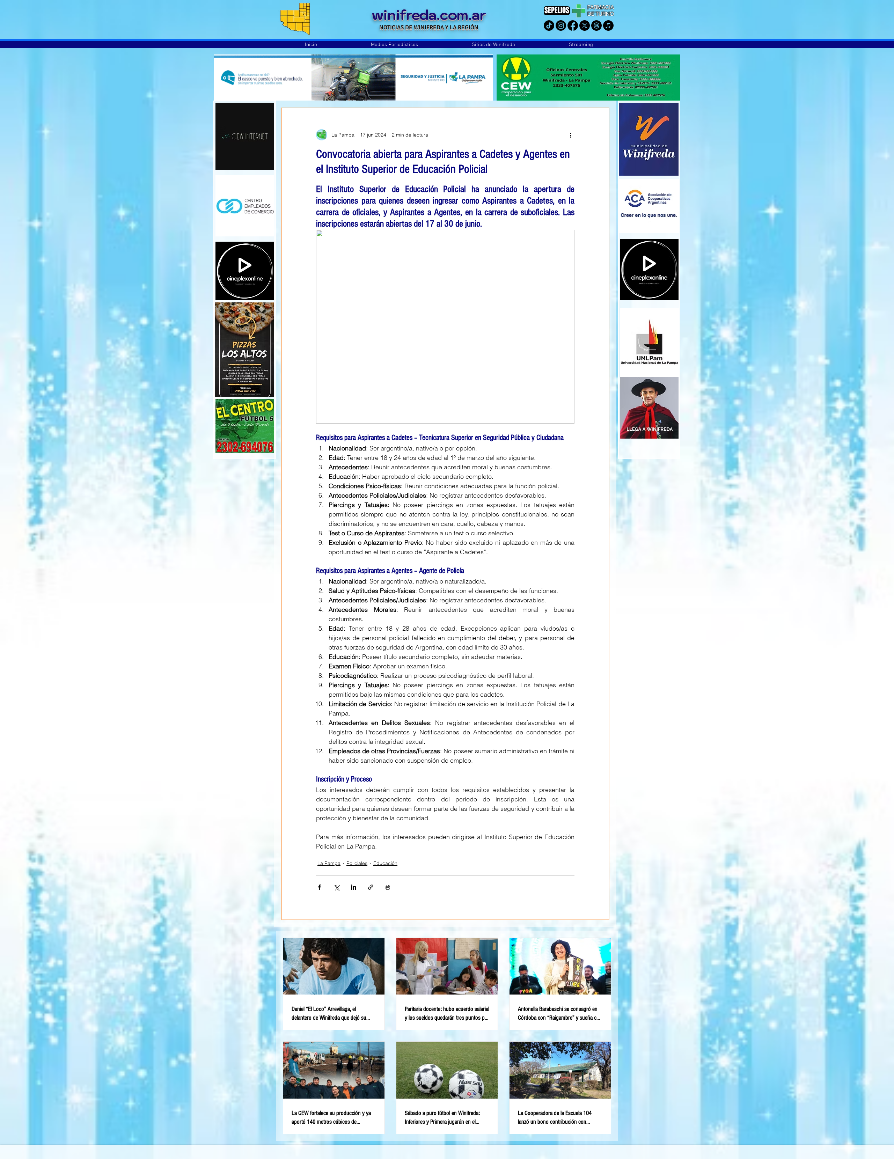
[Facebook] (572, 25)
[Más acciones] (570, 135)
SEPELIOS (556, 10)
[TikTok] (549, 25)
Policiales (356, 863)
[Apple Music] (608, 25)
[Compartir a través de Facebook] (319, 887)
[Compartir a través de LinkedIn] (353, 887)
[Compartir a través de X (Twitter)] (336, 887)
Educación (385, 863)
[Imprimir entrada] (387, 887)
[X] (584, 25)
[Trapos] (596, 25)
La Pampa (328, 863)
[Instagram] (561, 25)
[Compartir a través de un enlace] (370, 887)
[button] (394, 44)
